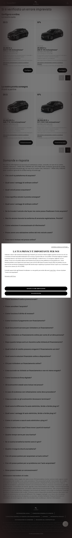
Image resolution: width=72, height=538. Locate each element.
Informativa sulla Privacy (10, 276)
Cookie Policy (53, 270)
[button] (60, 247)
